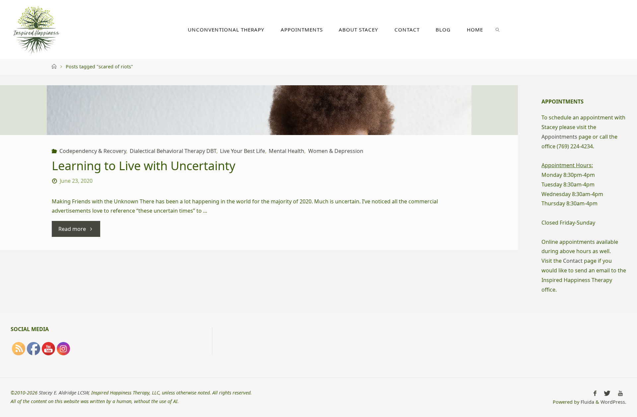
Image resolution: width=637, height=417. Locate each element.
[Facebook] (595, 393)
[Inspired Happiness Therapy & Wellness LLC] (36, 29)
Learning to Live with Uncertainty (143, 166)
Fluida (586, 402)
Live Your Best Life (242, 151)
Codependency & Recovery (92, 151)
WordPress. (613, 402)
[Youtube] (620, 393)
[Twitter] (607, 393)
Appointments (559, 136)
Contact (573, 260)
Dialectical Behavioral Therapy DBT (173, 151)
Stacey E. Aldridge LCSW (64, 392)
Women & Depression (335, 151)
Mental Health (286, 151)
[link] (497, 29)
